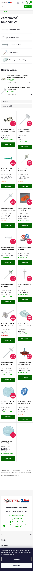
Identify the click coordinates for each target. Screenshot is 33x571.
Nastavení (16, 559)
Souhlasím (16, 566)
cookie (22, 551)
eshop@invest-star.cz (18, 515)
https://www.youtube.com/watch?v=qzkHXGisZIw (18, 525)
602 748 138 (18, 519)
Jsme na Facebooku (18, 522)
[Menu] (30, 2)
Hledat (27, 7)
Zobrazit (8, 186)
